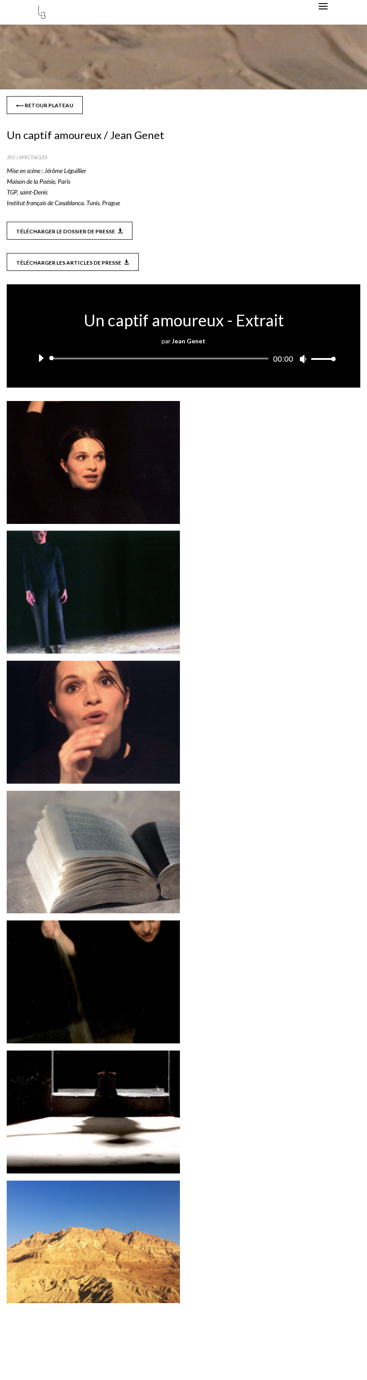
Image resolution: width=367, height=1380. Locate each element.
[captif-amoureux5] (93, 1043)
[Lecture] (41, 358)
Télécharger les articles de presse (68, 262)
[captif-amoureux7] (93, 1303)
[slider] (320, 358)
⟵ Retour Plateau (44, 105)
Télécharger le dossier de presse (65, 231)
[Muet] (303, 359)
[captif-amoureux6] (93, 1173)
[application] (183, 358)
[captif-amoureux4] (93, 913)
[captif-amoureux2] (93, 653)
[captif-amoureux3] (93, 783)
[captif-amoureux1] (93, 524)
